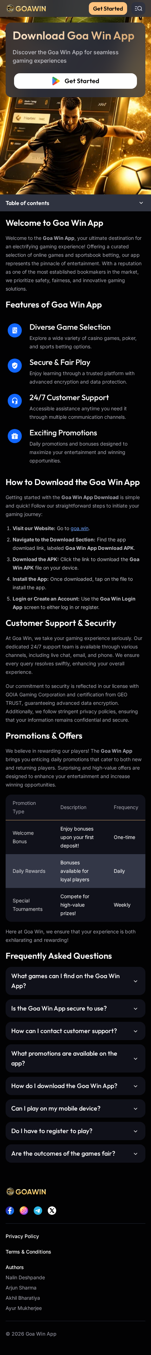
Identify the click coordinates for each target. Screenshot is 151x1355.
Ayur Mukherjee (24, 1308)
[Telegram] (38, 1210)
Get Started (108, 8)
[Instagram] (24, 1210)
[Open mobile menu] (138, 8)
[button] (75, 203)
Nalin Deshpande (25, 1277)
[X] (52, 1210)
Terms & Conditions (28, 1252)
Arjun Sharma (21, 1288)
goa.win (79, 528)
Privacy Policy (22, 1236)
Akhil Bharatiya (23, 1298)
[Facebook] (10, 1210)
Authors (15, 1267)
